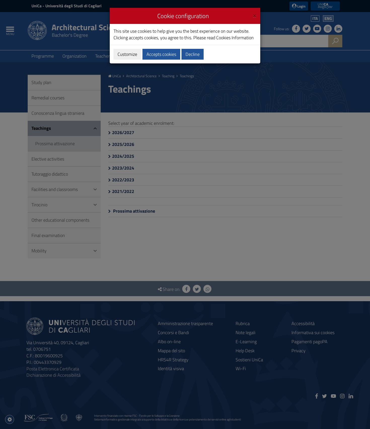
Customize (127, 54)
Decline (193, 54)
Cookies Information (235, 37)
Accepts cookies (161, 54)
